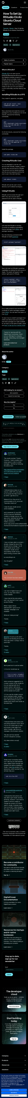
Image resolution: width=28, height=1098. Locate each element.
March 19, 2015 (12, 574)
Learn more (7, 908)
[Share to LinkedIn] (10, 41)
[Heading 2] (17, 423)
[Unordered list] (20, 423)
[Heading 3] (18, 423)
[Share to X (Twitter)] (4, 41)
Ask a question (14, 393)
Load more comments (14, 820)
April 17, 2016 (11, 718)
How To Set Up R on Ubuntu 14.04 (14, 325)
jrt (8, 716)
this (13, 767)
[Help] (24, 424)
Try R (6, 314)
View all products (14, 1006)
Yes (14, 405)
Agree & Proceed (14, 1090)
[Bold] (3, 423)
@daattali (6, 637)
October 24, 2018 (12, 756)
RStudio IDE (5, 73)
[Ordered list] (21, 423)
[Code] (7, 424)
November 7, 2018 (10, 792)
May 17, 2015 (11, 587)
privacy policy (14, 1077)
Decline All (14, 1092)
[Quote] (23, 423)
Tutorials (5, 7)
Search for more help (14, 396)
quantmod (15, 237)
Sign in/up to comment (10, 446)
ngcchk (9, 660)
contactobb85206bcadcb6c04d (13, 790)
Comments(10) (8, 417)
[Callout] (3, 424)
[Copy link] (16, 41)
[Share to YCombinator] (13, 41)
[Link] (10, 423)
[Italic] (5, 423)
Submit (9, 974)
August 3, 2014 (12, 454)
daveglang (10, 754)
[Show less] (23, 453)
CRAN (17, 229)
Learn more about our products (10, 343)
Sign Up (6, 875)
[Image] (12, 423)
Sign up (14, 1039)
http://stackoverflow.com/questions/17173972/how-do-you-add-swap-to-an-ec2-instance (14, 471)
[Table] (5, 424)
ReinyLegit (10, 484)
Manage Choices (14, 1095)
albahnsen (10, 536)
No (14, 408)
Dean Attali (10, 572)
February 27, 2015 (12, 538)
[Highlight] (13, 423)
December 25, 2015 (13, 661)
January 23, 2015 (12, 486)
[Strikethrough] (8, 423)
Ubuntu (11, 28)
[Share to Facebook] (7, 41)
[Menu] (25, 2)
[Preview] (22, 424)
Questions (14, 7)
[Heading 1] (15, 423)
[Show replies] (9, 652)
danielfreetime (11, 452)
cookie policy (19, 1084)
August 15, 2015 (13, 632)
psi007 (9, 585)
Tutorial (6, 34)
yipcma (11, 630)
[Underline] (7, 423)
